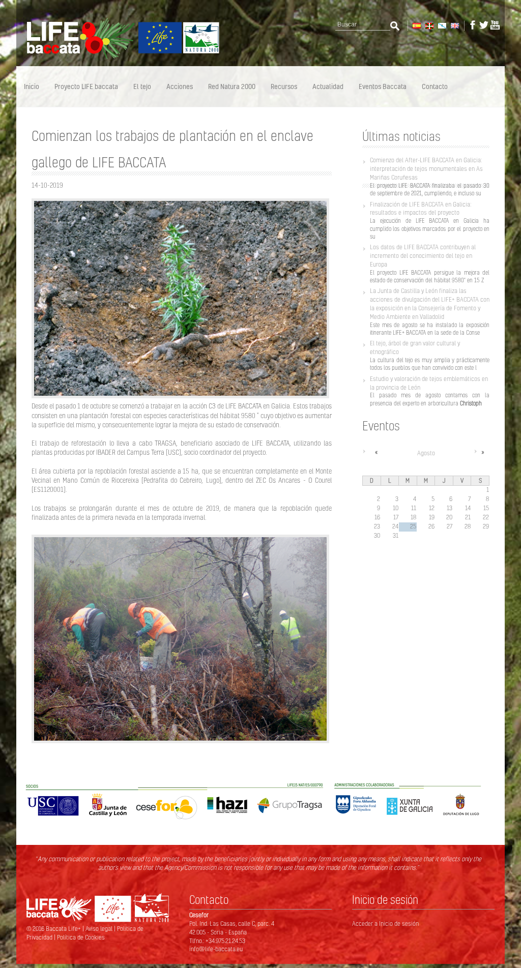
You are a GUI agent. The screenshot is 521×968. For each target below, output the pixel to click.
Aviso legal (99, 928)
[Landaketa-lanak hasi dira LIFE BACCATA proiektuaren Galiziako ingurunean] (428, 25)
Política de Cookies (81, 937)
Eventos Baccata (383, 86)
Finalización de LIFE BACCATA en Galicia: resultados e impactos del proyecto (420, 208)
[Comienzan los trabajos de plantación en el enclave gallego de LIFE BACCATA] (416, 25)
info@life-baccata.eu (216, 949)
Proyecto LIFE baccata (86, 86)
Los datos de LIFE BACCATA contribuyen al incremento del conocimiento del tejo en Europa (423, 255)
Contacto (435, 86)
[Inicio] (118, 57)
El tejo (142, 86)
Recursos (284, 86)
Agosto (426, 453)
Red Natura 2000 (231, 86)
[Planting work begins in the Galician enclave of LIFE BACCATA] (454, 25)
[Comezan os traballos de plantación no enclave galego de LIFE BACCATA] (441, 25)
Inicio (31, 86)
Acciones (179, 86)
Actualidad (327, 86)
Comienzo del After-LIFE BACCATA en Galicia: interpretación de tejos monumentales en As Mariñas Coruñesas (426, 168)
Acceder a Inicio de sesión (385, 923)
